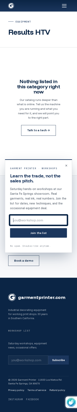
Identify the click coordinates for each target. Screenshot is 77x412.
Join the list (38, 233)
